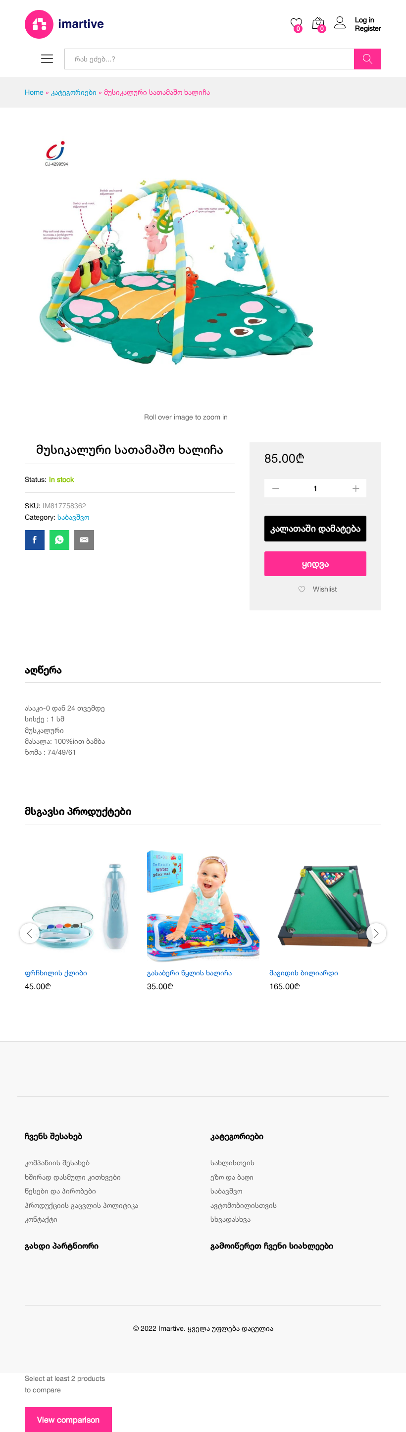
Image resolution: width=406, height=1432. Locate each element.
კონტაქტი (41, 1219)
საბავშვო (73, 517)
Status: (36, 479)
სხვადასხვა (230, 1219)
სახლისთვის (232, 1162)
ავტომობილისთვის (243, 1205)
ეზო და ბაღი (232, 1177)
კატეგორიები (74, 92)
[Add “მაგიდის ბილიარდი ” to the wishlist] (337, 956)
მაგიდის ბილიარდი (304, 972)
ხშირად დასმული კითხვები (73, 1177)
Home (34, 92)
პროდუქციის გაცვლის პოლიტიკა (81, 1205)
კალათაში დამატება (315, 528)
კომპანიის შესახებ (57, 1162)
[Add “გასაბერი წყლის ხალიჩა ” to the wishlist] (214, 956)
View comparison (68, 1419)
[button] (192, 956)
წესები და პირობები (60, 1191)
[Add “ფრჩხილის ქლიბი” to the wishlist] (92, 956)
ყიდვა (315, 563)
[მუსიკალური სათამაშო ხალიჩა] (35, 540)
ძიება (367, 59)
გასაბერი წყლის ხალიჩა (190, 972)
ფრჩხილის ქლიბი (56, 972)
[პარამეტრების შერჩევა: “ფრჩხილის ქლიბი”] (69, 956)
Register (368, 28)
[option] (81, 927)
